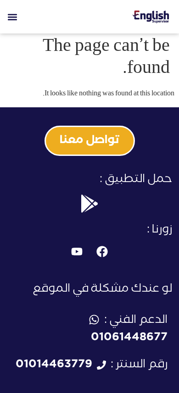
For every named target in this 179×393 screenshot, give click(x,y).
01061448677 (129, 338)
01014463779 (54, 365)
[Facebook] (102, 251)
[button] (12, 16)
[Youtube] (77, 251)
